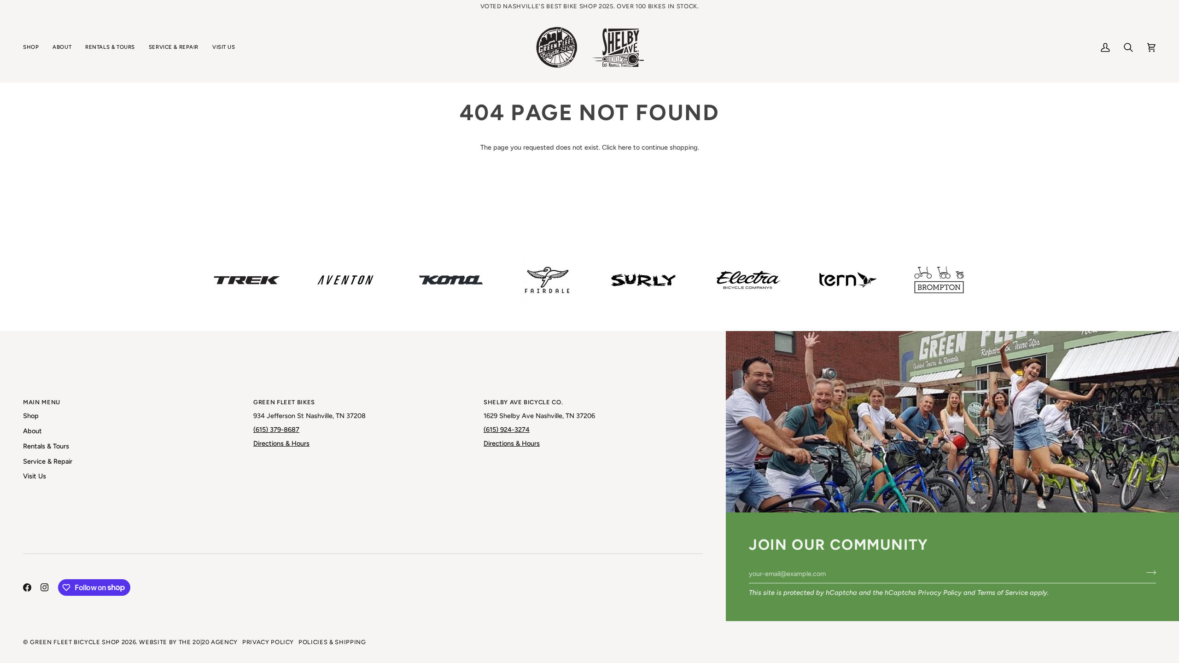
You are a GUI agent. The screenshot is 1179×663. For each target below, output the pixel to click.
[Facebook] (27, 587)
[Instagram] (45, 587)
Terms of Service (1002, 592)
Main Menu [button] (41, 402)
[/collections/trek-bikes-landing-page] (246, 280)
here (624, 147)
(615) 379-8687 (276, 429)
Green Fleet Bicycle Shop (75, 642)
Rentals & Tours (46, 446)
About (32, 431)
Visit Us (34, 476)
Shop (31, 416)
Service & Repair (47, 461)
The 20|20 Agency (208, 642)
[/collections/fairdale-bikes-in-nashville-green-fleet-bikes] (547, 280)
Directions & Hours (281, 443)
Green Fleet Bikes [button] (284, 402)
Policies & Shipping (332, 642)
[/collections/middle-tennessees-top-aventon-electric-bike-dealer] (345, 280)
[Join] (1148, 572)
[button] (34, 47)
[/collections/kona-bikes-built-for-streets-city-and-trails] (451, 280)
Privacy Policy (940, 592)
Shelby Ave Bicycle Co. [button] (523, 402)
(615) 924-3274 (507, 429)
